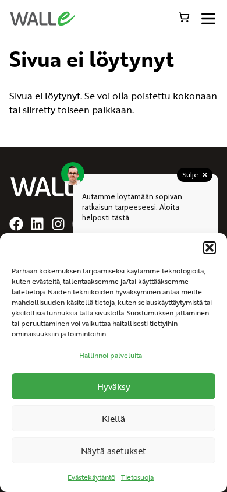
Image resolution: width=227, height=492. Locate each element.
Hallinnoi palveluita (110, 355)
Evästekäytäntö (91, 477)
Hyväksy (113, 386)
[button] (209, 248)
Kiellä (113, 418)
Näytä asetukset (113, 450)
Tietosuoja (137, 477)
